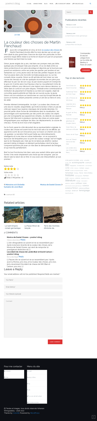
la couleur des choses (50, 50)
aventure (9, 194)
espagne (87, 168)
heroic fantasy (88, 173)
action (81, 160)
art (70, 162)
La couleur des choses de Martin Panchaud (32, 44)
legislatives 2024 (85, 178)
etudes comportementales (76, 170)
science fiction (71, 188)
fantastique (69, 173)
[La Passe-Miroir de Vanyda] (13, 214)
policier (73, 183)
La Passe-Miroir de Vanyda (12, 227)
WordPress (35, 413)
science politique (84, 188)
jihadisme (71, 178)
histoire (69, 175)
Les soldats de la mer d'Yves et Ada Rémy (71, 150)
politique (79, 183)
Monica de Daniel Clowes (50, 185)
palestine (67, 183)
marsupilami (84, 180)
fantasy (76, 173)
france (81, 173)
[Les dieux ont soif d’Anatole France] (52, 214)
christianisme (80, 165)
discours (76, 168)
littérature (70, 180)
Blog (45, 3)
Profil (51, 3)
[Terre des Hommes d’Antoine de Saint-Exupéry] (33, 214)
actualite (86, 160)
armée (66, 162)
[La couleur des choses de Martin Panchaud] (33, 24)
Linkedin (8, 371)
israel (66, 178)
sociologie (68, 190)
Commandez (86, 70)
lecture (17, 35)
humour (86, 176)
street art (75, 190)
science (86, 186)
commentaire (88, 165)
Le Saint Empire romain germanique (76, 36)
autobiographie (78, 163)
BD (14, 194)
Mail (6, 377)
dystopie (81, 168)
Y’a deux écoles (78, 3)
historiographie (78, 175)
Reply (23, 240)
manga (78, 181)
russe (85, 183)
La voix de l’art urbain (63, 3)
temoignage (84, 190)
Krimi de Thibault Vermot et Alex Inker (71, 142)
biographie (73, 165)
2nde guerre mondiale (72, 160)
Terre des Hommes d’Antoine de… (32, 227)
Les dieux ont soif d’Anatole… (51, 227)
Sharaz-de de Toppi (72, 134)
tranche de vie (69, 193)
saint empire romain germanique (73, 185)
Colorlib (16, 413)
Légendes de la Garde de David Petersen (71, 106)
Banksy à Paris (38, 3)
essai (67, 170)
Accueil (29, 3)
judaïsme (77, 178)
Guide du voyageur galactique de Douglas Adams (72, 121)
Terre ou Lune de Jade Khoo (74, 27)
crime (71, 168)
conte (67, 168)
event (85, 170)
